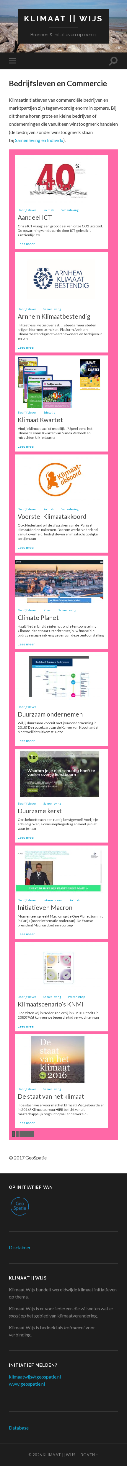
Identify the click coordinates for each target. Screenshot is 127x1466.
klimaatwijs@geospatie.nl (35, 1376)
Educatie (49, 412)
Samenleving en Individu (39, 140)
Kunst (47, 610)
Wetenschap (76, 996)
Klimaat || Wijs (63, 18)
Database (19, 1427)
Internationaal (53, 900)
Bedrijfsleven (27, 210)
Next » (26, 1134)
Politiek (48, 210)
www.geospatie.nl (27, 1384)
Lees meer (26, 244)
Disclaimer (20, 1247)
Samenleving (70, 210)
